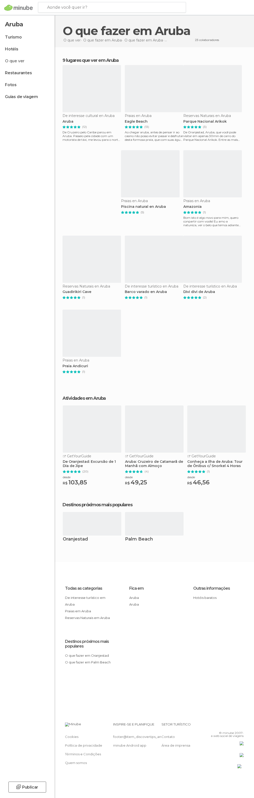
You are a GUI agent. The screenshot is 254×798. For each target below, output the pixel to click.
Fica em (136, 588)
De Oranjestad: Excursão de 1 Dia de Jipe (89, 464)
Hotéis (11, 49)
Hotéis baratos (205, 598)
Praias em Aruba (78, 611)
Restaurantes (18, 73)
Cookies (71, 737)
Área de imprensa (175, 745)
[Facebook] (221, 725)
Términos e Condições (83, 754)
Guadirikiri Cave (77, 292)
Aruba (68, 121)
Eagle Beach (136, 121)
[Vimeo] (234, 725)
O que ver (15, 61)
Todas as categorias (83, 588)
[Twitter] (227, 725)
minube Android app (129, 745)
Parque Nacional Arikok (205, 121)
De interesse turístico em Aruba (85, 601)
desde (66, 477)
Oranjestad (75, 539)
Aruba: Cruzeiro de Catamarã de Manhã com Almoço (154, 464)
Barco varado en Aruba (146, 292)
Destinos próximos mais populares (97, 505)
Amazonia (192, 207)
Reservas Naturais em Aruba (87, 618)
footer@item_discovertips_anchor (141, 737)
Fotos (11, 84)
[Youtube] (240, 725)
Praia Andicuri (75, 366)
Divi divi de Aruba (199, 292)
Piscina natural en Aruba (143, 207)
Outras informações (211, 588)
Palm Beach (139, 539)
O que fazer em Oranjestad (87, 655)
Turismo (13, 37)
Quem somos (76, 763)
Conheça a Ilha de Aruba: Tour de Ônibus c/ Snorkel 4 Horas (215, 464)
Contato (168, 737)
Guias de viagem (21, 96)
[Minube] (18, 7)
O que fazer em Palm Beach (88, 662)
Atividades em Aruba (84, 398)
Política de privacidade (83, 745)
